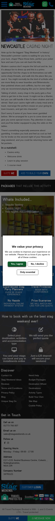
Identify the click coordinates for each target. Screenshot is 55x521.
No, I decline (37, 264)
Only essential (27, 272)
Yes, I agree (17, 264)
